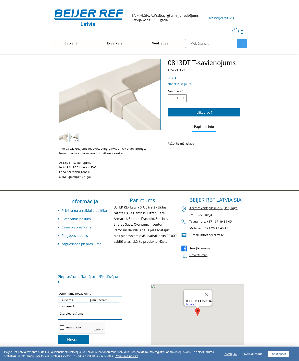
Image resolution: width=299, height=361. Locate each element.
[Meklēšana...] (242, 43)
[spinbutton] (177, 98)
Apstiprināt (279, 354)
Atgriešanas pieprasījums (81, 243)
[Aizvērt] (294, 354)
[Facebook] (184, 248)
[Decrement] (170, 98)
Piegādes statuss (75, 235)
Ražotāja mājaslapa (181, 143)
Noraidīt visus (253, 354)
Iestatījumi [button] (230, 354)
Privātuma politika (126, 356)
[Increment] (183, 98)
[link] (239, 30)
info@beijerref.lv (212, 235)
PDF (170, 148)
